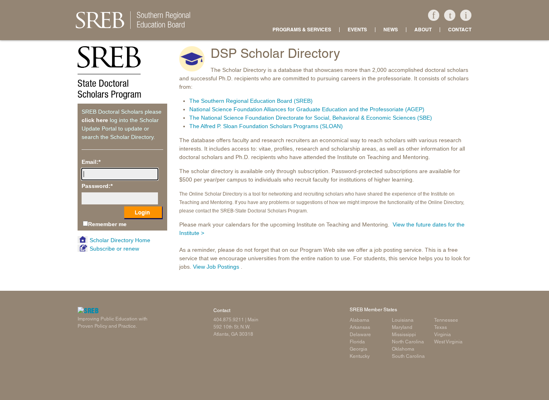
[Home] (274, 20)
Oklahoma (403, 349)
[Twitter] (449, 15)
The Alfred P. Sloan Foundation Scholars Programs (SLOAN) (266, 126)
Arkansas (360, 327)
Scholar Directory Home (120, 240)
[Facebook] (433, 15)
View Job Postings (216, 266)
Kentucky (360, 356)
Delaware (360, 334)
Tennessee (446, 320)
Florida (357, 342)
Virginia (442, 334)
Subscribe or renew (114, 248)
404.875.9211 (228, 319)
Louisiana (403, 320)
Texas (440, 327)
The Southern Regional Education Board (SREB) (251, 101)
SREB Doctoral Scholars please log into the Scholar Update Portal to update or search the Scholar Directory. (122, 124)
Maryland (402, 327)
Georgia (358, 349)
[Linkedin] (465, 15)
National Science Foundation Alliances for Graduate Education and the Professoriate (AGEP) (306, 109)
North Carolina (408, 342)
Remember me (107, 224)
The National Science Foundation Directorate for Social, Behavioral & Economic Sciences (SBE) (310, 117)
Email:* (91, 162)
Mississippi (404, 334)
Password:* (97, 186)
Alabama (359, 320)
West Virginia (448, 342)
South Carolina (408, 356)
